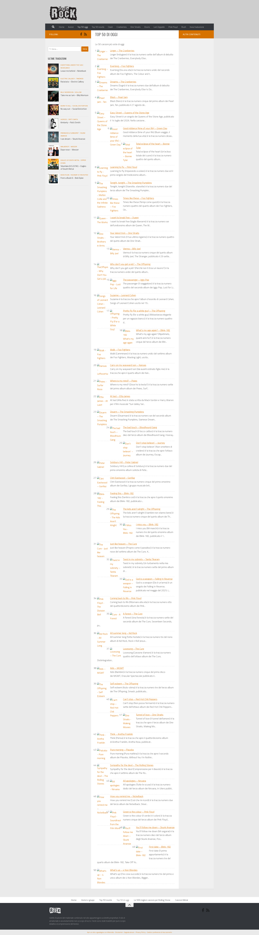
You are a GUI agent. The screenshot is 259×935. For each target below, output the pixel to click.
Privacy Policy (141, 932)
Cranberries (122, 27)
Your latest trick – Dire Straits (124, 233)
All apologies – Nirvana (134, 781)
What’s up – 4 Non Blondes (123, 870)
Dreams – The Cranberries (123, 81)
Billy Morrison (67, 92)
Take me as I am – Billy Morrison (74, 95)
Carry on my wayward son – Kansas (128, 365)
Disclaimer (119, 932)
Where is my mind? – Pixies (123, 381)
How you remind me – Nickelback (126, 796)
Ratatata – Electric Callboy (72, 81)
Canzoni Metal (181, 900)
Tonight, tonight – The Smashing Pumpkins (131, 182)
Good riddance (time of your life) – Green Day (145, 128)
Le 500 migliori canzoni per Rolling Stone (152, 900)
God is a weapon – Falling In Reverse (154, 579)
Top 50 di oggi (123, 900)
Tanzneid (79, 78)
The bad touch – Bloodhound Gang (140, 427)
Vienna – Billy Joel (132, 248)
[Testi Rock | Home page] (63, 13)
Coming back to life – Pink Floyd (125, 598)
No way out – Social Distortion (74, 108)
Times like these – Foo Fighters (138, 198)
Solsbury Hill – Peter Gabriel (124, 462)
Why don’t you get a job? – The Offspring (130, 264)
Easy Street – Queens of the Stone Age (129, 112)
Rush (183, 27)
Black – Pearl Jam (119, 97)
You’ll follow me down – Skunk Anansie (155, 827)
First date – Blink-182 (160, 847)
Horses (64, 119)
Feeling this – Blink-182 (122, 493)
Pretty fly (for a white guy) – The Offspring (144, 311)
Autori (71, 27)
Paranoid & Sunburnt (70, 133)
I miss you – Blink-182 (147, 524)
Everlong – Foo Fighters (122, 66)
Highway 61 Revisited (79, 175)
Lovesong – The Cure (133, 648)
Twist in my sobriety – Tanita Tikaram (141, 559)
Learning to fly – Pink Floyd (123, 167)
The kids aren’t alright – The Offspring (141, 509)
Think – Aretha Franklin (121, 734)
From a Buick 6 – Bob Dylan (72, 177)
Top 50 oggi (82, 27)
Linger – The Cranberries (122, 50)
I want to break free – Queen (124, 217)
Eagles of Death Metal (70, 160)
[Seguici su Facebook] (81, 34)
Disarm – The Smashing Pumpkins (127, 412)
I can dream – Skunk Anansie (73, 138)
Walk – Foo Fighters (120, 349)
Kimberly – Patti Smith (70, 122)
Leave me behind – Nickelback (73, 70)
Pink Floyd (173, 27)
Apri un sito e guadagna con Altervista (100, 932)
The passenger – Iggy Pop (136, 280)
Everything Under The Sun (72, 65)
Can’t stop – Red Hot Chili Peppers (140, 699)
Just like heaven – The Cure (123, 544)
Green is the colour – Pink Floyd (138, 812)
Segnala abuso (129, 932)
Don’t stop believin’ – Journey (150, 443)
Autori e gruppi (87, 900)
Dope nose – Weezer (70, 149)
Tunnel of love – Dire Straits (149, 714)
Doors (147, 27)
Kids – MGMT (117, 668)
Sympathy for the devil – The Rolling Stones (131, 765)
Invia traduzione (197, 27)
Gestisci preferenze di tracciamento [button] (159, 932)
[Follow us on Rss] (85, 34)
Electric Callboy (68, 78)
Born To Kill (66, 105)
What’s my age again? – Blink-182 (153, 330)
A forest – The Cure (132, 613)
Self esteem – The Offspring (124, 683)
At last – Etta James (120, 396)
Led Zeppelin (159, 27)
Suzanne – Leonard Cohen (123, 295)
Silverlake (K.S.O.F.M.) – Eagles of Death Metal (73, 167)
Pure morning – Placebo (122, 749)
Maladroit (65, 146)
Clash (110, 27)
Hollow (78, 92)
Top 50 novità (98, 27)
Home (61, 27)
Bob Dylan (65, 175)
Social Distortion (80, 105)
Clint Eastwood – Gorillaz (122, 478)
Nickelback (65, 68)
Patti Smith (73, 119)
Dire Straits (135, 27)
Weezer (74, 146)
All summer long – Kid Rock (123, 633)
